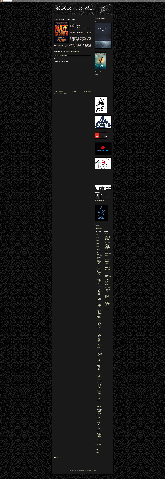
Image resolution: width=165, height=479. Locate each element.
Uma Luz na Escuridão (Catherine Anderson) (99, 286)
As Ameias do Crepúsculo (107, 239)
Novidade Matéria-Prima (99, 293)
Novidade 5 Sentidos (99, 299)
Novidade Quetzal (98, 360)
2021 (97, 236)
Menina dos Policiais (107, 284)
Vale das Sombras (99, 228)
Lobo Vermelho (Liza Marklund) (99, 392)
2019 (97, 239)
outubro (98, 254)
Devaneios (107, 261)
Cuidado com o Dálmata (107, 260)
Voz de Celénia (107, 306)
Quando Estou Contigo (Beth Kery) (99, 362)
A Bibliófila (106, 233)
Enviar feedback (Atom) (63, 93)
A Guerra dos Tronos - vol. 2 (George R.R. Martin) (99, 387)
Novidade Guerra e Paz (99, 282)
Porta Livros (107, 295)
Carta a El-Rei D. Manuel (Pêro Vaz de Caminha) (99, 411)
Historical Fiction (108, 276)
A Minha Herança (108, 235)
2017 (97, 242)
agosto (98, 257)
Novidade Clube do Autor (99, 323)
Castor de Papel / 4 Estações (108, 248)
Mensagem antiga (87, 91)
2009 (97, 452)
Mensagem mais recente (58, 91)
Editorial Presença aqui (74, 51)
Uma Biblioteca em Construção (107, 303)
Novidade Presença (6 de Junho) (99, 416)
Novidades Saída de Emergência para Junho (99, 397)
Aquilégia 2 (99, 270)
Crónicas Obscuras (106, 257)
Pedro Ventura (107, 291)
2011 (97, 449)
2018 (97, 240)
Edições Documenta (107, 265)
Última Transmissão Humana (107, 309)
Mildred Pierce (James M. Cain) (99, 382)
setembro (98, 255)
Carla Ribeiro (104, 194)
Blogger (94, 470)
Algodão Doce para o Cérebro (107, 237)
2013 (97, 248)
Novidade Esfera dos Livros (99, 326)
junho (98, 260)
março (98, 443)
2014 (97, 246)
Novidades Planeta (98, 296)
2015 (97, 245)
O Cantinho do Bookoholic (107, 290)
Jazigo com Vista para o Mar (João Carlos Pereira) (99, 349)
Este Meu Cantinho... (107, 271)
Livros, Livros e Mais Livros (107, 280)
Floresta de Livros (107, 273)
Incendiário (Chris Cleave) (99, 262)
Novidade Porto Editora (98, 277)
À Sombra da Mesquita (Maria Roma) (99, 273)
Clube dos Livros (108, 253)
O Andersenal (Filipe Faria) (99, 378)
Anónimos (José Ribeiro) (98, 423)
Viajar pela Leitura (107, 305)
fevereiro (98, 444)
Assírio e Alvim (107, 240)
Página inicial (73, 91)
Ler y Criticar (107, 277)
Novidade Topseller (99, 280)
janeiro (98, 446)
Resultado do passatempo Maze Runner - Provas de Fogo (99, 306)
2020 (97, 237)
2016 (97, 243)
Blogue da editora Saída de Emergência (108, 245)
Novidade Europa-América (99, 420)
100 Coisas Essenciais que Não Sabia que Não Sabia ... (99, 436)
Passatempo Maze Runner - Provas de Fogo (99, 339)
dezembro (98, 249)
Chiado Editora (107, 249)
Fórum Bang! (107, 275)
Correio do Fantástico (107, 255)
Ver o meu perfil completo (99, 200)
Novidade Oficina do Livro (99, 335)
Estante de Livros (108, 269)
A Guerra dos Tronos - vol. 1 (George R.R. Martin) (99, 402)
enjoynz (84, 470)
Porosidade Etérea (107, 293)
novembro (98, 251)
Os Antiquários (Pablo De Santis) (99, 302)
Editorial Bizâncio (106, 263)
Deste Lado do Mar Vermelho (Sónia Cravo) (99, 331)
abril (98, 441)
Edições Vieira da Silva (107, 268)
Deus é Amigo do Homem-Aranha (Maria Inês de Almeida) (99, 355)
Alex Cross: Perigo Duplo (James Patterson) (99, 267)
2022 (97, 234)
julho (98, 258)
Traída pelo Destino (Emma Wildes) (99, 372)
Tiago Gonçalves (108, 301)
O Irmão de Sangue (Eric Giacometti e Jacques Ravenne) (99, 313)
